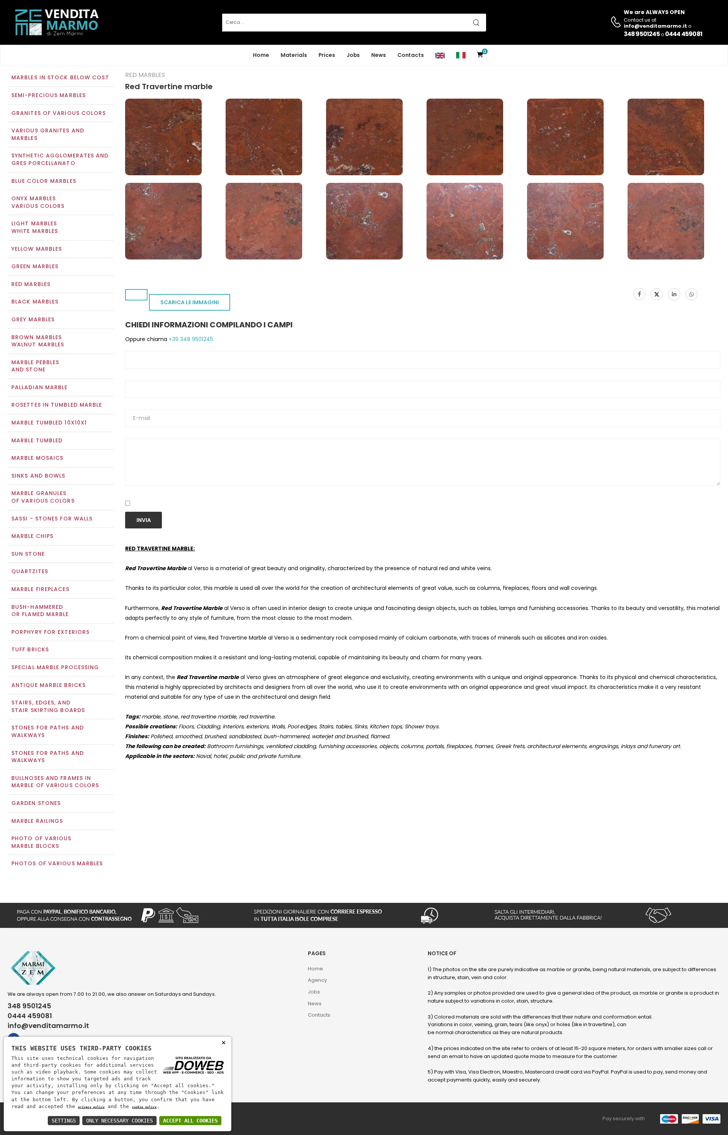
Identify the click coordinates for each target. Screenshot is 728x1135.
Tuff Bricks (30, 649)
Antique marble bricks (48, 685)
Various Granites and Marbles (47, 134)
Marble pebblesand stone (35, 366)
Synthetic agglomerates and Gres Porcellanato (60, 159)
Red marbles (30, 284)
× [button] (223, 1042)
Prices (326, 55)
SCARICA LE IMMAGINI (189, 302)
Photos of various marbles (57, 863)
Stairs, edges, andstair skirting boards (48, 706)
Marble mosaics (37, 458)
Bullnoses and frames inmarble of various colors (55, 781)
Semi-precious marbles (48, 95)
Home (261, 55)
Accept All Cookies (190, 1121)
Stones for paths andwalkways (47, 756)
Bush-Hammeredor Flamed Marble (40, 610)
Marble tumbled (37, 440)
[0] (480, 55)
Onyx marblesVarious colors (37, 202)
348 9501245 (642, 34)
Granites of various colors (58, 113)
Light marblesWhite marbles (34, 227)
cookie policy (144, 1107)
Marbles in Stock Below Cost (60, 77)
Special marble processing (55, 667)
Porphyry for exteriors (50, 632)
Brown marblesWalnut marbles (37, 341)
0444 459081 (683, 34)
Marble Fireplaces (40, 589)
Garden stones (36, 803)
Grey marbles (33, 319)
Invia (143, 520)
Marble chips (32, 536)
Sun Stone (28, 554)
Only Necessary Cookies (119, 1121)
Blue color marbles (43, 181)
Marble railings (37, 821)
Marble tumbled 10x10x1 (49, 422)
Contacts (410, 55)
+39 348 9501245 (190, 339)
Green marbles (34, 266)
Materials (294, 55)
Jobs (353, 55)
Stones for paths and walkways (47, 731)
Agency (317, 980)
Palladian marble (39, 387)
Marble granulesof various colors (43, 497)
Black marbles (34, 301)
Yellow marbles (36, 249)
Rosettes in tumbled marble (56, 405)
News (378, 55)
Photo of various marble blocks (41, 842)
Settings (64, 1121)
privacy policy (91, 1107)
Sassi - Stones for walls (52, 518)
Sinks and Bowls (38, 475)
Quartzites (29, 571)
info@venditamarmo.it (48, 1025)
